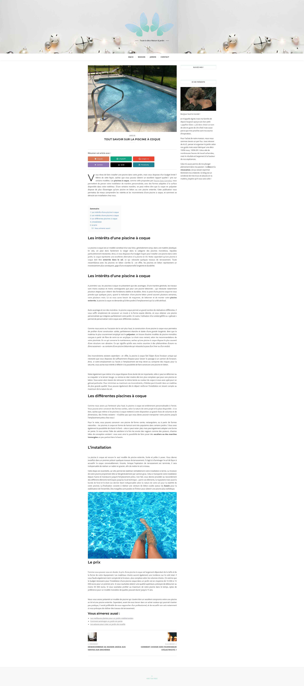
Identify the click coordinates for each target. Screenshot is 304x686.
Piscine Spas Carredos (163, 180)
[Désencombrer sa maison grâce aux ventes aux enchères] (92, 636)
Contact (165, 57)
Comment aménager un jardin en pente (106, 621)
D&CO (130, 57)
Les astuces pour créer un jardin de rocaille (107, 624)
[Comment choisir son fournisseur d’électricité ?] (172, 636)
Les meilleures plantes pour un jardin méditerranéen (111, 618)
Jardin (153, 57)
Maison (141, 57)
